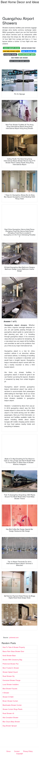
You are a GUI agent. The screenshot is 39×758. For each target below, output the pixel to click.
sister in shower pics (29, 51)
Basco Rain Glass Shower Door (13, 651)
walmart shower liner (28, 48)
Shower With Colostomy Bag (12, 660)
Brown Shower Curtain (10, 701)
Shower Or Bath (8, 697)
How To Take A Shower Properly (14, 647)
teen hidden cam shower (19, 58)
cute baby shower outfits (11, 51)
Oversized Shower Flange (11, 680)
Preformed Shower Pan (11, 664)
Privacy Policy (28, 751)
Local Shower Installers (11, 684)
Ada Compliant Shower (10, 717)
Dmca (8, 751)
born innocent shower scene (19, 61)
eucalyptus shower (10, 54)
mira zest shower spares (27, 54)
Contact (17, 751)
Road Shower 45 (8, 713)
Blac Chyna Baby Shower (11, 721)
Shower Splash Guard (10, 672)
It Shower (6, 693)
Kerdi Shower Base (9, 655)
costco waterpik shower (11, 48)
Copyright (19, 753)
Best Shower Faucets (10, 688)
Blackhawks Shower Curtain (12, 705)
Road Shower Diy (9, 676)
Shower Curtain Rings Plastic (12, 709)
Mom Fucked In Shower (11, 668)
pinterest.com (14, 637)
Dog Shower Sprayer (10, 726)
